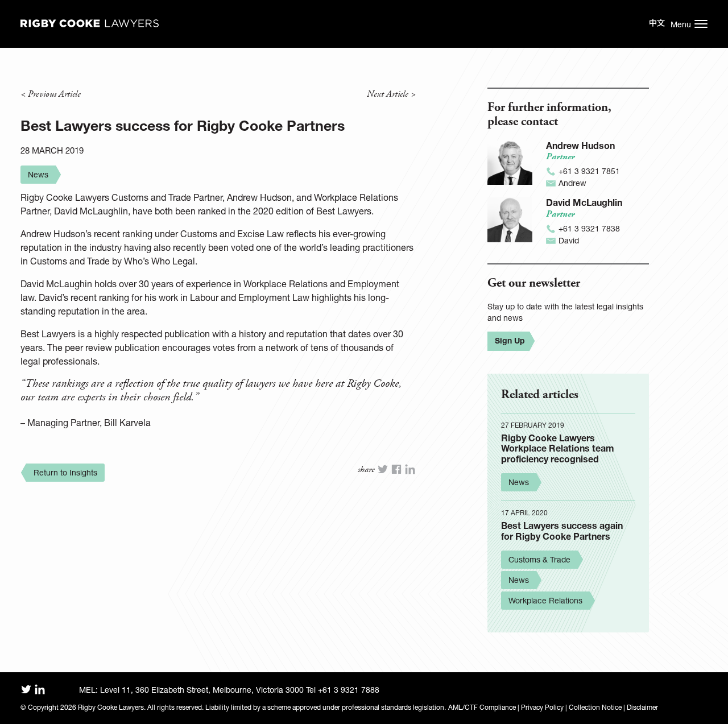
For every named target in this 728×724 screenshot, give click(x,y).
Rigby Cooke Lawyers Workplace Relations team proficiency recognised (557, 448)
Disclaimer (642, 707)
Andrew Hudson (580, 145)
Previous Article (54, 94)
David (569, 240)
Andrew (572, 183)
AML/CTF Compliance (482, 707)
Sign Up (510, 340)
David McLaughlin (584, 202)
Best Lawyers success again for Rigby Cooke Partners (562, 530)
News (38, 174)
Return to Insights (65, 472)
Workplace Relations (545, 600)
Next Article (387, 94)
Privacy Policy (542, 707)
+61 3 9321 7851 (589, 171)
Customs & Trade (539, 559)
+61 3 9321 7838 (589, 228)
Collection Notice (595, 707)
